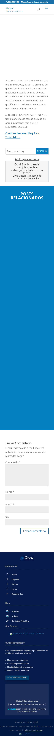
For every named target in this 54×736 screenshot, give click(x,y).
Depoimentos (17, 594)
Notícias (15, 611)
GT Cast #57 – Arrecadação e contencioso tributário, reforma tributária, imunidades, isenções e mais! (27, 304)
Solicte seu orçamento (17, 677)
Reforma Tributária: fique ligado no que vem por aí (27, 381)
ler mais (12, 259)
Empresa (15, 579)
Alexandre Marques (20, 248)
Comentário (12, 462)
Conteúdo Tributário (20, 621)
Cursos (15, 584)
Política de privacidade (34, 730)
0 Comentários (34, 69)
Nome (9, 491)
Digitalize (12, 709)
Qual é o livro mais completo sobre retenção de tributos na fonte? (27, 168)
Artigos (15, 616)
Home (14, 575)
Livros (14, 589)
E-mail (9, 504)
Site (7, 517)
